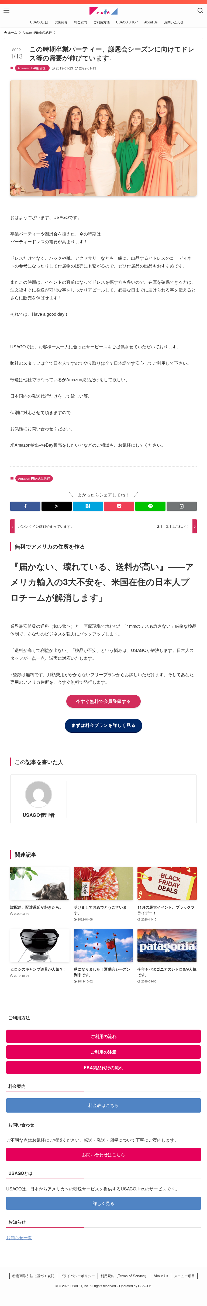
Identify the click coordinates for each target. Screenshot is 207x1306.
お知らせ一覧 (19, 1237)
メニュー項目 (184, 1275)
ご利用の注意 (103, 1052)
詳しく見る (103, 1203)
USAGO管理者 (39, 815)
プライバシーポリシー (77, 1275)
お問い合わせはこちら (103, 1154)
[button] (25, 506)
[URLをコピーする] (182, 506)
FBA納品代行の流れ (103, 1067)
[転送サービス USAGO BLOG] (103, 10)
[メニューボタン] (6, 10)
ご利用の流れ (103, 1036)
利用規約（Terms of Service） (124, 1275)
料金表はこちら (103, 1105)
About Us (161, 1275)
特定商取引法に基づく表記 (33, 1275)
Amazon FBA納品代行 (32, 68)
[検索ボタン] (200, 10)
